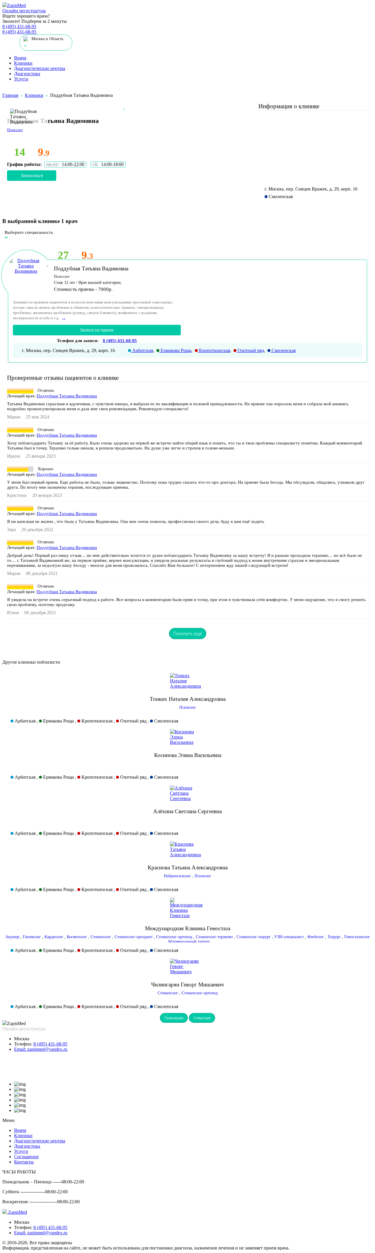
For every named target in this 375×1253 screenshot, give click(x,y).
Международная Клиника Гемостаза (187, 928)
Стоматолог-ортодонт (134, 937)
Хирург (334, 937)
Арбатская (142, 350)
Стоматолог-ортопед (174, 937)
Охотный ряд (250, 350)
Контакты (24, 1161)
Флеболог (315, 937)
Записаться (32, 175)
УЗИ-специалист (289, 937)
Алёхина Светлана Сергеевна (187, 811)
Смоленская (283, 350)
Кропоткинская (214, 350)
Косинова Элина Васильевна (187, 755)
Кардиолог (54, 937)
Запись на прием (96, 329)
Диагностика (27, 73)
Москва (21, 1038)
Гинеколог (32, 937)
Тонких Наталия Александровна (188, 699)
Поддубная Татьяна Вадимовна (91, 268)
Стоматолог (101, 937)
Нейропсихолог (177, 876)
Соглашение (26, 1156)
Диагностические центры (39, 68)
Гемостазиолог (357, 937)
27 (63, 255)
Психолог (187, 707)
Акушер (12, 937)
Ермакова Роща (175, 350)
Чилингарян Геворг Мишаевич (187, 984)
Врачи (20, 57)
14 (19, 152)
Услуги (21, 78)
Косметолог (77, 937)
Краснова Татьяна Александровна (188, 867)
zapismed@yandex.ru (40, 1049)
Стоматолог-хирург (253, 937)
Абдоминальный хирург (189, 941)
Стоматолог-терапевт (214, 937)
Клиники (23, 63)
